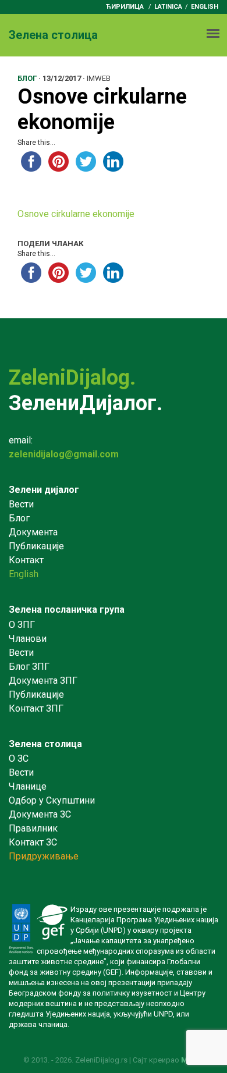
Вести (21, 504)
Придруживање (44, 856)
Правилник (33, 828)
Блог (19, 518)
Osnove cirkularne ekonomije (75, 213)
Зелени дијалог (44, 489)
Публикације (36, 546)
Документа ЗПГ (43, 680)
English (204, 6)
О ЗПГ (22, 624)
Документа (33, 532)
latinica (168, 6)
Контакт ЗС (33, 842)
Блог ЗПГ (29, 666)
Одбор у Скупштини (52, 800)
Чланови (28, 638)
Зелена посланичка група (67, 609)
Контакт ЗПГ (36, 708)
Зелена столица (45, 743)
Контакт (26, 560)
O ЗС (19, 758)
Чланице (28, 786)
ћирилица (125, 6)
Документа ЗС (40, 814)
